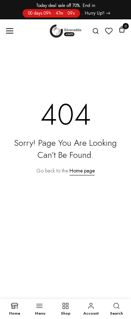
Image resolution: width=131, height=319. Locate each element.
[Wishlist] (109, 31)
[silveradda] (65, 31)
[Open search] (96, 31)
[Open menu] (12, 30)
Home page (82, 170)
